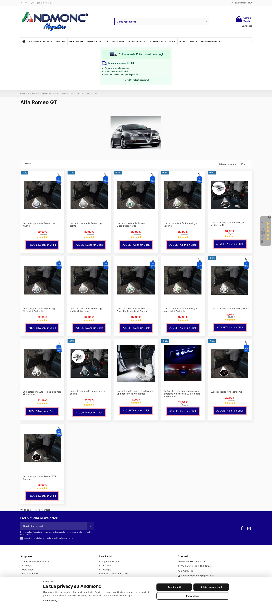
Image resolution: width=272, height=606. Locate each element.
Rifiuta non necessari (211, 587)
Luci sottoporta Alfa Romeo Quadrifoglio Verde (131, 224)
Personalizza (192, 596)
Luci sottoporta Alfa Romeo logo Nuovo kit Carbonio (39, 309)
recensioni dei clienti (263, 232)
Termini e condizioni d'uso (35, 561)
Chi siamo (106, 565)
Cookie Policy (50, 600)
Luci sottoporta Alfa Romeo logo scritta (86, 224)
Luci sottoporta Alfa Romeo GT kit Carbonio (40, 477)
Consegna (35, 3)
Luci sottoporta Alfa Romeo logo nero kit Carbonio (42, 393)
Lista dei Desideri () (242, 3)
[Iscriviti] (90, 526)
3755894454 (188, 570)
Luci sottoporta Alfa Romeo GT (226, 391)
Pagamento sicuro (110, 561)
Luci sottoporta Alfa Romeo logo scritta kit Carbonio (86, 309)
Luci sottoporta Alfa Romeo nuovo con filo (87, 392)
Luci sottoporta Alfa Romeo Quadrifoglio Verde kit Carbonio (133, 309)
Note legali (48, 3)
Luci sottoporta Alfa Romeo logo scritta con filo (227, 223)
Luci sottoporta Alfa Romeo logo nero (230, 308)
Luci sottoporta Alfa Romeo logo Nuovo (39, 224)
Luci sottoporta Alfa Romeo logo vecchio (180, 224)
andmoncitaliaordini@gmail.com (197, 575)
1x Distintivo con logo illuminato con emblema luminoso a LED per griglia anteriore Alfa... (182, 394)
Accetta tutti (174, 587)
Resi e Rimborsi (30, 573)
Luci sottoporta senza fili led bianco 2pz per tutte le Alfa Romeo (135, 392)
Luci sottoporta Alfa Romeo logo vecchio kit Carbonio (180, 309)
